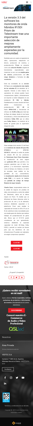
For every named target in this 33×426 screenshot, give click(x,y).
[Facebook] (5, 378)
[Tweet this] (16, 277)
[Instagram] (11, 378)
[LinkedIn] (5, 384)
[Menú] (27, 2)
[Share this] (11, 277)
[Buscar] (31, 2)
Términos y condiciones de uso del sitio (17, 406)
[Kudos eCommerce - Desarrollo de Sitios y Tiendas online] (16, 423)
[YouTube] (23, 378)
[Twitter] (17, 378)
